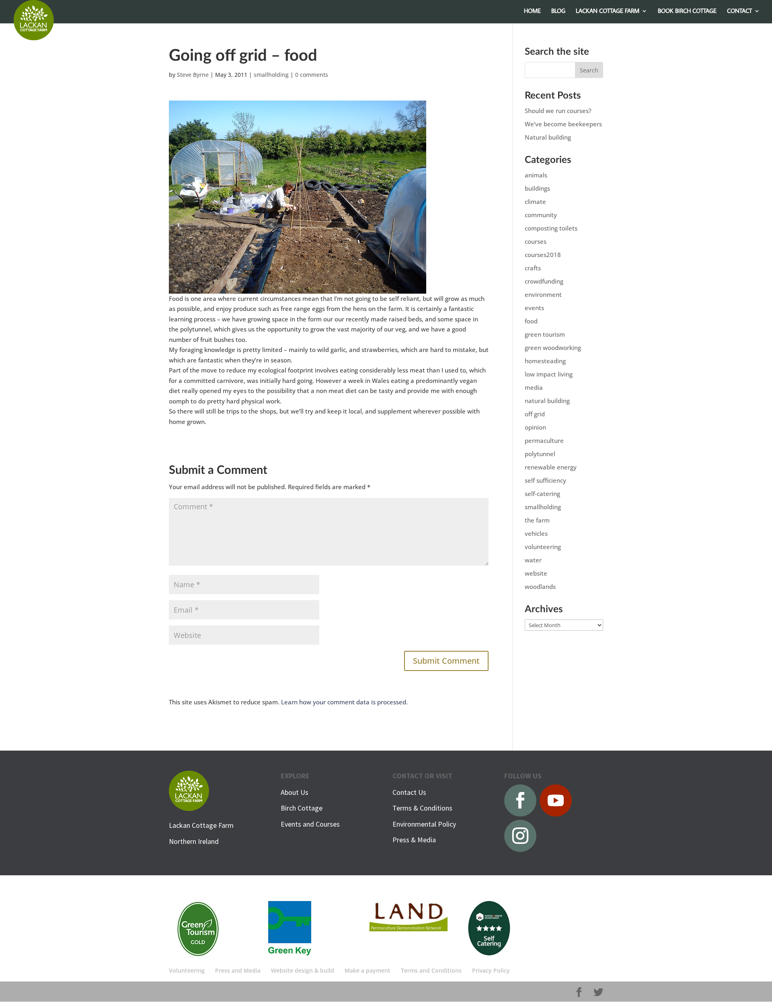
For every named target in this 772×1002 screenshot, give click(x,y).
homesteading (545, 361)
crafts (533, 268)
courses (535, 241)
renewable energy (551, 467)
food (531, 321)
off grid (535, 414)
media (534, 387)
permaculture (544, 440)
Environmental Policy (424, 824)
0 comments (311, 74)
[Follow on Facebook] (520, 800)
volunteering (543, 547)
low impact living (549, 374)
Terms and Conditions (431, 970)
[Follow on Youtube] (556, 800)
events (534, 308)
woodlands (540, 586)
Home (532, 11)
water (533, 560)
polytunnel (540, 454)
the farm (537, 520)
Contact (739, 11)
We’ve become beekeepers (563, 124)
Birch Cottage (301, 808)
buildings (537, 188)
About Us (294, 792)
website (536, 573)
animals (536, 175)
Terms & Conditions (422, 808)
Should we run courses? (558, 111)
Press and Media (238, 970)
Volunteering (187, 970)
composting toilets (551, 228)
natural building (547, 401)
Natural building (548, 137)
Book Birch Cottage (687, 11)
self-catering (542, 494)
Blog (558, 11)
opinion (535, 427)
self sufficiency (545, 480)
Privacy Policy (491, 970)
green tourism (545, 334)
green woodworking (553, 348)
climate (535, 202)
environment (543, 294)
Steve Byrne (193, 74)
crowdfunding (544, 281)
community (541, 215)
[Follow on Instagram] (520, 836)
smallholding (271, 74)
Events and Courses (310, 824)
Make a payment (367, 970)
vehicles (536, 533)
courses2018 (543, 255)
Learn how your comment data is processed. (344, 702)
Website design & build (302, 970)
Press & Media (414, 839)
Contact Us (409, 792)
